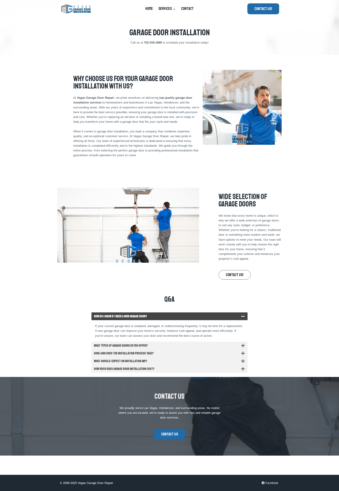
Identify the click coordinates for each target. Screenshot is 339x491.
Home (149, 8)
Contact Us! (263, 8)
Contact (187, 8)
